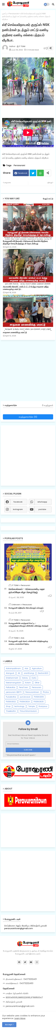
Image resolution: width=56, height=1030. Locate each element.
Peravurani (14, 13)
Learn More (19, 1018)
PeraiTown (23, 687)
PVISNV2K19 (39, 697)
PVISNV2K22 (11, 701)
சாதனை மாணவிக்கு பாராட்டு (15, 332)
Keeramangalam (13, 682)
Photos (46, 692)
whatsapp (42, 502)
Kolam (28, 682)
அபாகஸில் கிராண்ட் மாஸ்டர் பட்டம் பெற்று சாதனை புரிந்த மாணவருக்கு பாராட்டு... (26, 288)
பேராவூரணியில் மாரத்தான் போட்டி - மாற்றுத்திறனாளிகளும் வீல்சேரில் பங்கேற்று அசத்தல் (28, 624)
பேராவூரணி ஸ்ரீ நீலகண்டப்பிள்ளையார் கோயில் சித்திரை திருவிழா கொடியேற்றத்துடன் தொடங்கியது (25, 242)
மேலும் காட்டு (48, 198)
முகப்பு (4, 13)
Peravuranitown (32, 692)
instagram (18, 509)
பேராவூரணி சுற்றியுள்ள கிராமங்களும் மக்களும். (26, 608)
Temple (31, 706)
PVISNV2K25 (39, 701)
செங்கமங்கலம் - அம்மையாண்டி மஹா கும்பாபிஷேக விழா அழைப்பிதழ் (27, 591)
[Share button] (48, 173)
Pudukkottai (11, 697)
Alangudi (10, 673)
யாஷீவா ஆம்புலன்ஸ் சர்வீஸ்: (17, 993)
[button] (53, 4)
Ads (26, 668)
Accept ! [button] (9, 1024)
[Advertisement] (28, 372)
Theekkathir (11, 711)
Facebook (22, 173)
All (19, 673)
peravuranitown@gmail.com (20, 1006)
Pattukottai (10, 687)
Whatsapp (40, 173)
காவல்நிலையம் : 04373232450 (19, 983)
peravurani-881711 (14, 692)
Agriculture (36, 668)
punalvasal (25, 697)
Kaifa (34, 678)
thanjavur (43, 706)
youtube (42, 509)
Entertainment (12, 678)
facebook (17, 502)
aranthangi (29, 673)
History (25, 678)
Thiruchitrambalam (28, 711)
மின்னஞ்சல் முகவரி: (14, 1001)
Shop (8, 706)
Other (37, 682)
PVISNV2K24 (25, 701)
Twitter (33, 173)
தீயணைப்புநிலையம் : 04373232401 (21, 979)
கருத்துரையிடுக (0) (28, 416)
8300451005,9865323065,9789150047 (24, 997)
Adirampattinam (13, 668)
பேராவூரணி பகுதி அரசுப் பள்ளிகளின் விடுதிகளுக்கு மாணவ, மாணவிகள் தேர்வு (28, 642)
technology (19, 706)
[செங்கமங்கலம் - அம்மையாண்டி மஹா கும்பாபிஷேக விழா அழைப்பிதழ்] (28, 562)
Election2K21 (43, 673)
